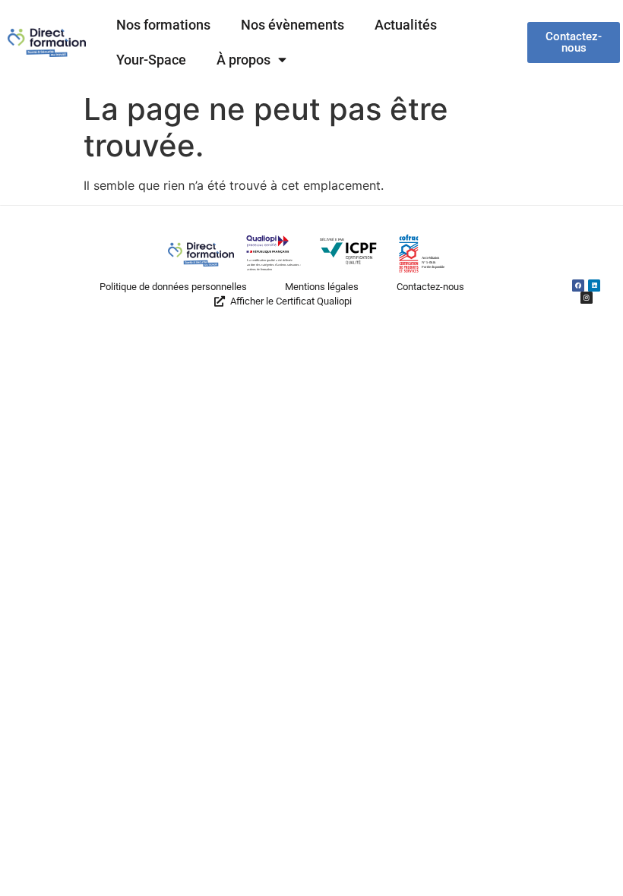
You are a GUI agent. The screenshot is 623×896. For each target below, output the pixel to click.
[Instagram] (586, 298)
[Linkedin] (594, 285)
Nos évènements (292, 25)
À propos (243, 60)
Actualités (406, 25)
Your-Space (151, 60)
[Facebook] (578, 285)
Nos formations (163, 25)
